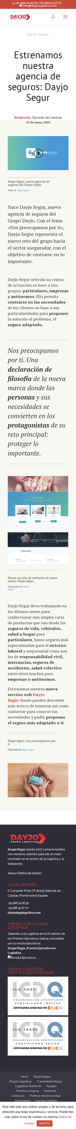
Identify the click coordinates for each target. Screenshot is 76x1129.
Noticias (50, 1091)
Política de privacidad (45, 1095)
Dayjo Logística (20, 1081)
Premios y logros (27, 1091)
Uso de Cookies (46, 1100)
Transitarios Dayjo (49, 1081)
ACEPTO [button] (44, 1123)
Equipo (52, 1086)
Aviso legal (22, 1100)
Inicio (24, 1076)
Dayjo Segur (42, 1076)
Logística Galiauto (28, 1086)
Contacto (18, 1095)
